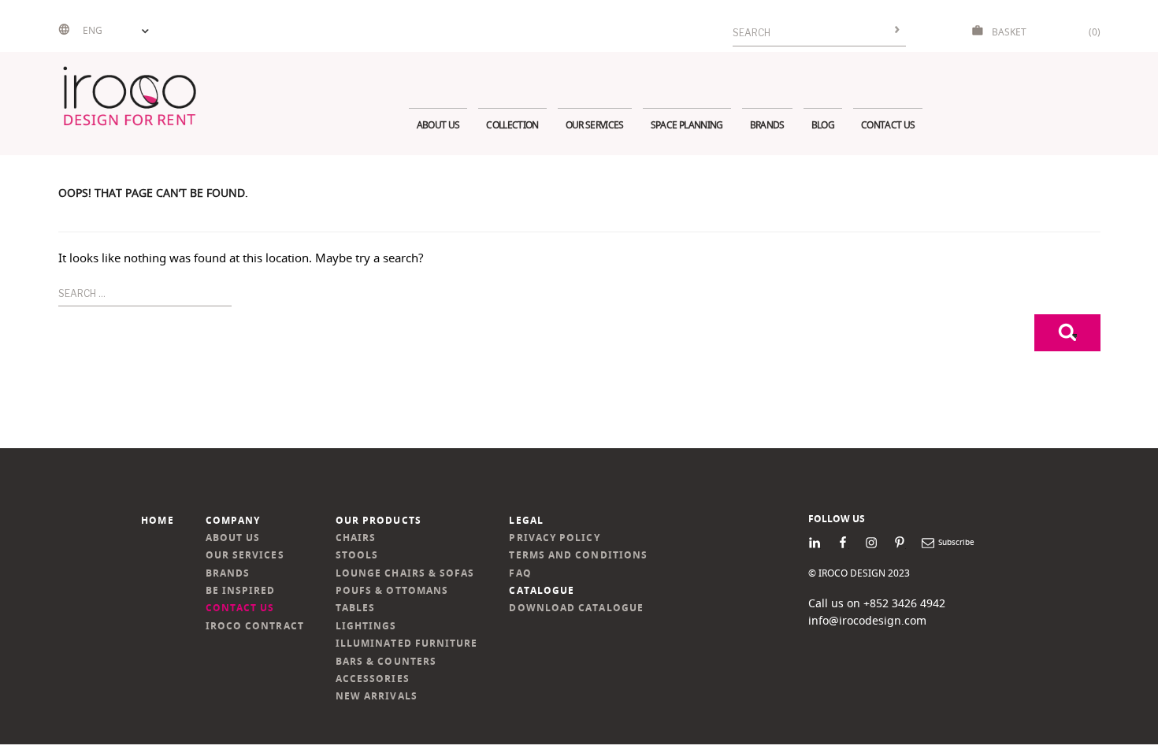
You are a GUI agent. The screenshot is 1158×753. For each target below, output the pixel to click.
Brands (767, 125)
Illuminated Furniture (407, 643)
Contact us (888, 125)
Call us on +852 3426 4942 (876, 602)
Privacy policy (554, 537)
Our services (595, 125)
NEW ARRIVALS (377, 696)
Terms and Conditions (578, 555)
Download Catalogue (576, 607)
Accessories (373, 678)
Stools (357, 555)
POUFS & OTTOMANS (392, 590)
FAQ (520, 573)
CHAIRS (356, 537)
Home (157, 520)
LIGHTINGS (366, 625)
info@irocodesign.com (867, 620)
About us (438, 125)
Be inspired (241, 590)
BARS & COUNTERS (386, 661)
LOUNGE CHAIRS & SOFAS (405, 573)
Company (233, 520)
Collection (512, 125)
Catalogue (541, 590)
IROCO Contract (255, 625)
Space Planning (687, 125)
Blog (822, 125)
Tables (355, 607)
